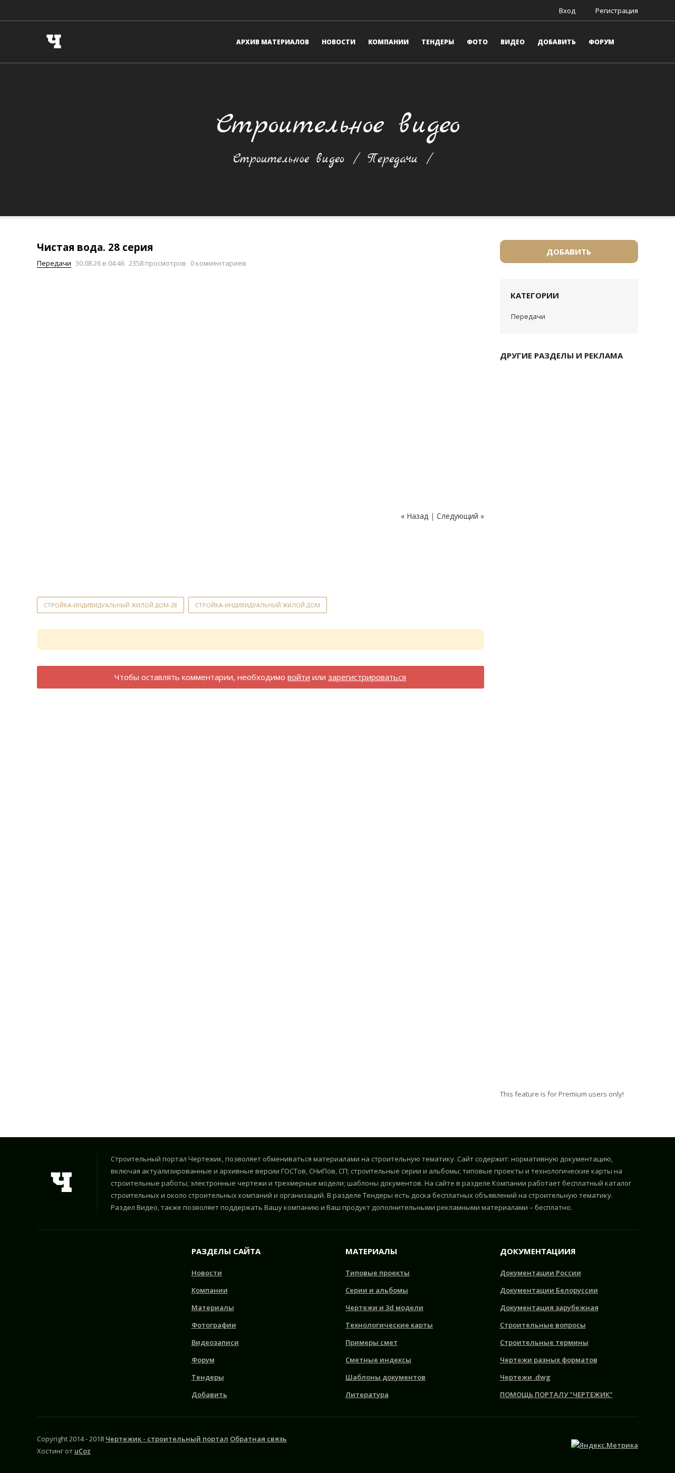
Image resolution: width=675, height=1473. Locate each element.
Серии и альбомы (376, 1290)
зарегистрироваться (367, 677)
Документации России (540, 1272)
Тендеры (207, 1377)
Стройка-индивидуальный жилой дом (257, 605)
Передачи (393, 159)
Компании (209, 1290)
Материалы (212, 1307)
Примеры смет (371, 1342)
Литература (367, 1394)
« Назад (414, 516)
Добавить (568, 251)
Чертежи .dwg (525, 1377)
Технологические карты (389, 1325)
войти (298, 677)
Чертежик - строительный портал (166, 1438)
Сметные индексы (378, 1359)
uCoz (82, 1451)
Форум (203, 1359)
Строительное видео (288, 159)
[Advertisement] (229, 559)
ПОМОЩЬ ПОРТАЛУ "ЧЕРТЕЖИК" (556, 1394)
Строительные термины (544, 1342)
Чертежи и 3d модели (384, 1307)
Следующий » (460, 516)
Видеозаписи (215, 1342)
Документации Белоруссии (549, 1290)
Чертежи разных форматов (548, 1359)
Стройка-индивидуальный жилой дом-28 (110, 605)
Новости (206, 1272)
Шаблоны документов (385, 1377)
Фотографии (213, 1325)
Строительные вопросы (543, 1325)
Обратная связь (258, 1438)
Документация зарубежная (549, 1307)
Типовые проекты (377, 1272)
